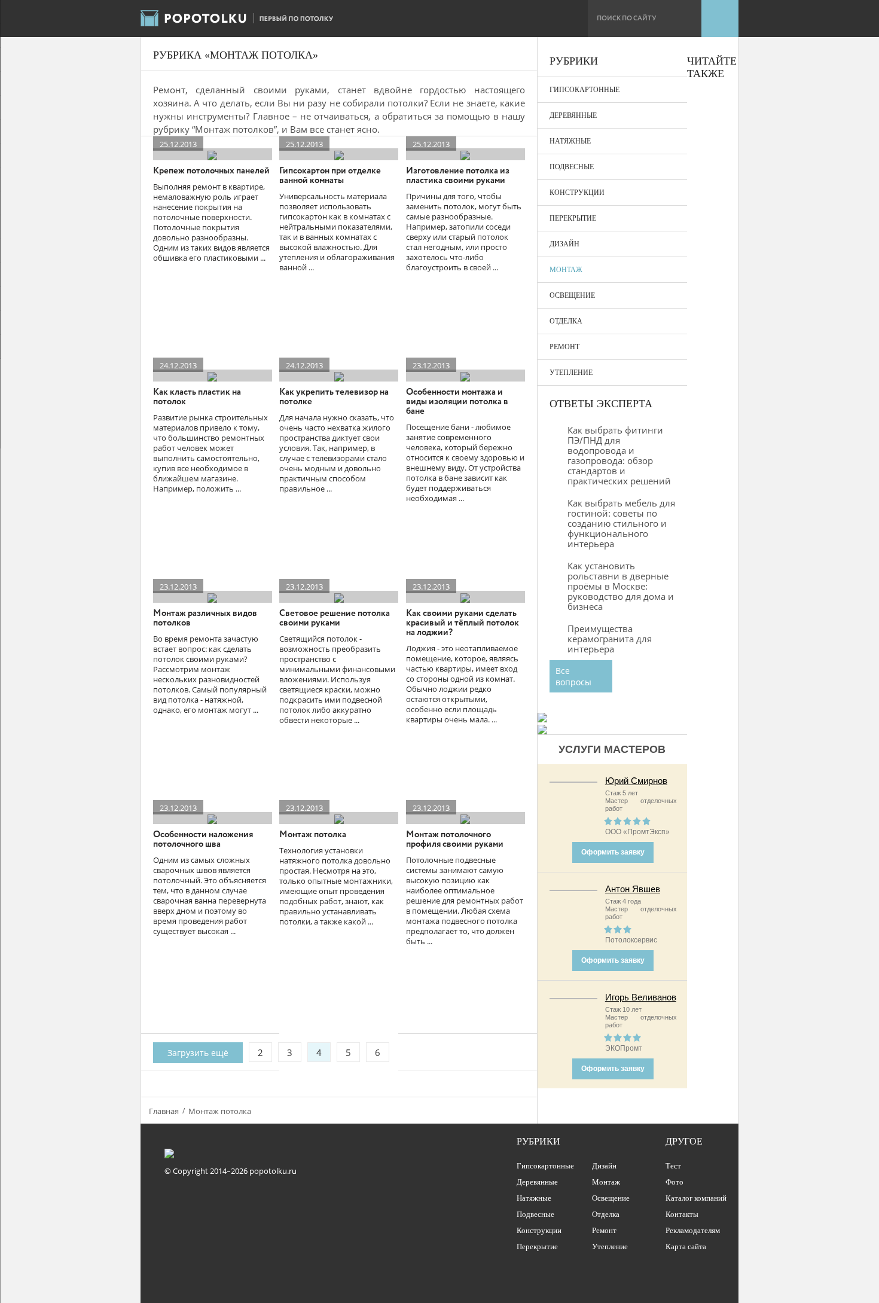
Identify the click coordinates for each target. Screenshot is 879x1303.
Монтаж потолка (312, 834)
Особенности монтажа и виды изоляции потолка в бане (457, 402)
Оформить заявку (613, 852)
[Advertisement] (712, 328)
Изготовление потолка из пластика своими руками (457, 175)
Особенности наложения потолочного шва (203, 839)
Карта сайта (686, 1246)
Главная (164, 1111)
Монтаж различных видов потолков (205, 618)
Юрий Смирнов (636, 781)
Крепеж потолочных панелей (211, 171)
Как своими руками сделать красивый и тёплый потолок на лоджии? (462, 623)
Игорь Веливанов (640, 997)
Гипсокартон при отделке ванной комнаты (330, 175)
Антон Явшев (632, 889)
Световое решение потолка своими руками (334, 618)
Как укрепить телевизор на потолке (334, 397)
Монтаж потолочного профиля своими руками (454, 839)
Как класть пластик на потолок (197, 397)
